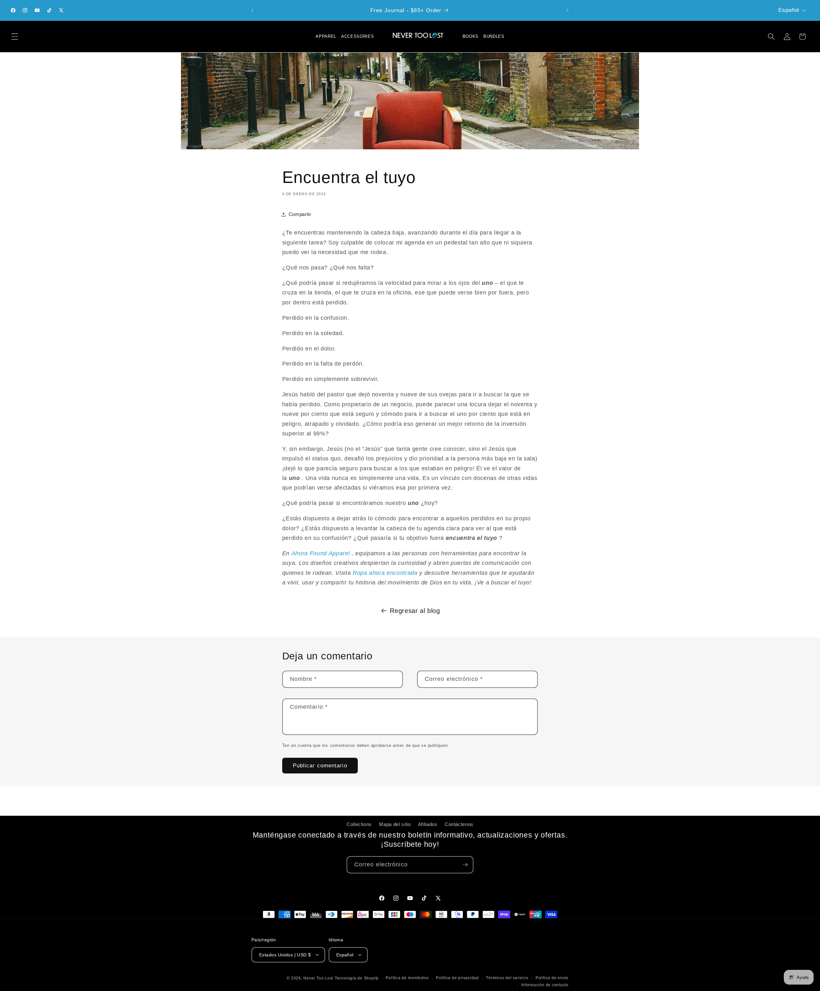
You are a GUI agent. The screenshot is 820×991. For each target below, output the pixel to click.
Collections (359, 824)
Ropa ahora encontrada (385, 573)
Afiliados (428, 824)
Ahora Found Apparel (320, 553)
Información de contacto (545, 984)
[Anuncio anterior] (252, 10)
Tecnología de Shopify (357, 978)
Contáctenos (459, 824)
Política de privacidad (457, 978)
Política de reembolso (407, 978)
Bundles (493, 36)
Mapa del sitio (395, 824)
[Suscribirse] (465, 864)
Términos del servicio (507, 978)
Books (471, 36)
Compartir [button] (300, 214)
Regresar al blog (415, 610)
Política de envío (552, 978)
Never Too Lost (318, 978)
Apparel (326, 36)
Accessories (357, 36)
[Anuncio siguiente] (568, 10)
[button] (14, 36)
